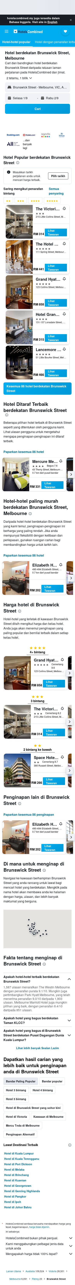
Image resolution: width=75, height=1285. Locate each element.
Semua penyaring (56, 191)
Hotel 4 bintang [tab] (43, 1090)
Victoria (53, 1271)
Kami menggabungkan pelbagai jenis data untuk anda (34, 1246)
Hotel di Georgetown (17, 1186)
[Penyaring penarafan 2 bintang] (8, 201)
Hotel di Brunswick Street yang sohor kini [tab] (33, 1108)
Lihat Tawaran (53, 232)
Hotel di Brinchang (16, 1175)
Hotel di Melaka (14, 1169)
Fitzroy (35, 1278)
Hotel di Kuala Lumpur (19, 1153)
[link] (37, 388)
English (53, 22)
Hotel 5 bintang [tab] (16, 1099)
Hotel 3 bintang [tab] (16, 1090)
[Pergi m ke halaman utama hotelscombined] (28, 31)
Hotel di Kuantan (15, 1180)
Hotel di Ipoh (12, 1202)
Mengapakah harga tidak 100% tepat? (32, 1254)
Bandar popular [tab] (52, 1081)
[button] (71, 20)
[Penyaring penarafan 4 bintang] (35, 201)
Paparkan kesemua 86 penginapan (28, 814)
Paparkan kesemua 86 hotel (23, 451)
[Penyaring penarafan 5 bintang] (52, 201)
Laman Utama (13, 1271)
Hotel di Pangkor (15, 1196)
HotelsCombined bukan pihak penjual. (32, 1238)
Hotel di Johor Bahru (18, 1207)
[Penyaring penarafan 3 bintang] (20, 201)
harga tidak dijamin (39, 1226)
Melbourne (15, 1278)
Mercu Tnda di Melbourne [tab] (23, 1125)
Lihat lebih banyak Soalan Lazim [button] (37, 1048)
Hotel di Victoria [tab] (16, 1117)
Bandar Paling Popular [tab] (20, 1081)
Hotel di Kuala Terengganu (21, 1159)
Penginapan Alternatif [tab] (20, 1134)
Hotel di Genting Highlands (22, 1191)
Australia (30, 1271)
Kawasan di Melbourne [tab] (48, 1117)
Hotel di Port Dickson (18, 1164)
